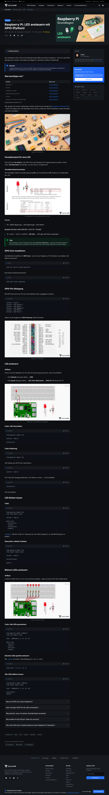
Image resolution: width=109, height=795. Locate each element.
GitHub (16, 1)
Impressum (88, 1)
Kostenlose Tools (17, 9)
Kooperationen (69, 784)
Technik (69, 5)
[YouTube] (6, 778)
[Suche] (99, 5)
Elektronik (60, 5)
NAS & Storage (31, 5)
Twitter (20, 744)
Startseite (68, 768)
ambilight (78, 92)
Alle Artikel (8, 9)
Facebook (10, 744)
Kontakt (102, 1)
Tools (67, 775)
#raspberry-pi (9, 734)
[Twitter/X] (14, 35)
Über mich (68, 771)
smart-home (93, 89)
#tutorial (40, 734)
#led (21, 734)
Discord (23, 1)
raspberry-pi (84, 89)
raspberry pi (20, 20)
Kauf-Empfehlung (53, 84)
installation (82, 94)
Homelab (41, 5)
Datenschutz (95, 1)
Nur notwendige (87, 791)
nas (90, 92)
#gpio (16, 734)
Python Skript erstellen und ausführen (34, 69)
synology (85, 92)
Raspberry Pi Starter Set (60, 106)
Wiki (24, 9)
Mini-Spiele (30, 9)
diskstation (95, 92)
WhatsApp (30, 744)
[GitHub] (10, 778)
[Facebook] (10, 35)
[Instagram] (17, 778)
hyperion (96, 94)
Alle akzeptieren (98, 791)
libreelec (78, 97)
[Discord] (13, 778)
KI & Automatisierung (80, 5)
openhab (90, 94)
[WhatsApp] (18, 35)
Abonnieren (89, 79)
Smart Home (50, 5)
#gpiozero (33, 734)
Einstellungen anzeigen (73, 792)
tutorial (77, 89)
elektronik (14, 20)
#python (26, 734)
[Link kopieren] (22, 35)
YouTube (8, 1)
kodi (77, 94)
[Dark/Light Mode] (102, 5)
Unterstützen (69, 786)
